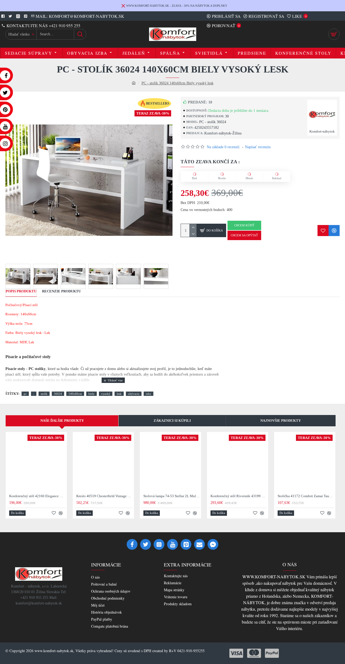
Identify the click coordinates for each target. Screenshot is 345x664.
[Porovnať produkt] (334, 230)
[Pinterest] (186, 544)
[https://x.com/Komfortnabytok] (145, 544)
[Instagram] (159, 544)
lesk (119, 393)
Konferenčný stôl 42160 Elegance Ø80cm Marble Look (37, 496)
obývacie (133, 393)
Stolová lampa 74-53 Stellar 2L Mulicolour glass (171, 496)
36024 (58, 393)
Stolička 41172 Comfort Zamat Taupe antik (306, 496)
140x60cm (75, 393)
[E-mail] (199, 544)
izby (148, 393)
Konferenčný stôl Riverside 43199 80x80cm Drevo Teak (239, 496)
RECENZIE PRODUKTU (61, 291)
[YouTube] (172, 544)
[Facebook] (132, 544)
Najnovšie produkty (280, 421)
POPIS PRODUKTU (21, 291)
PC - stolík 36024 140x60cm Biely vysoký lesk (177, 83)
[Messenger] (213, 544)
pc (25, 393)
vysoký (105, 393)
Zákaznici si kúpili (172, 421)
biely (91, 393)
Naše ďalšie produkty (62, 421)
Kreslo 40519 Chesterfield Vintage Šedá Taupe (104, 496)
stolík (44, 393)
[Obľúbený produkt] (323, 230)
